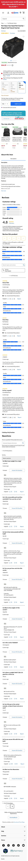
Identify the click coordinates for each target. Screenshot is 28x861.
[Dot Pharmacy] (17, 851)
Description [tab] (13, 158)
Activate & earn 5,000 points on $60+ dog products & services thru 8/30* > (13, 4)
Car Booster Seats (11, 23)
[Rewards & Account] (8, 13)
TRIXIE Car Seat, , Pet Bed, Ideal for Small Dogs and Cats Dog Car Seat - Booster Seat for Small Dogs (6, 139)
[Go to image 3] (13, 60)
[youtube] (23, 845)
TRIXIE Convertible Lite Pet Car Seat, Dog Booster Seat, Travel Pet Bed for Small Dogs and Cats (17, 139)
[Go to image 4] (14, 60)
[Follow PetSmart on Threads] (13, 845)
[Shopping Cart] (23, 13)
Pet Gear (3, 31)
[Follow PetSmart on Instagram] (8, 845)
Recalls (2, 859)
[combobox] (13, 18)
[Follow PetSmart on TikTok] (18, 845)
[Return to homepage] (15, 13)
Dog (2, 23)
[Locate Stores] (20, 13)
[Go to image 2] (12, 60)
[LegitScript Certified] (5, 850)
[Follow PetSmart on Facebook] (3, 845)
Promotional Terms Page (19, 822)
